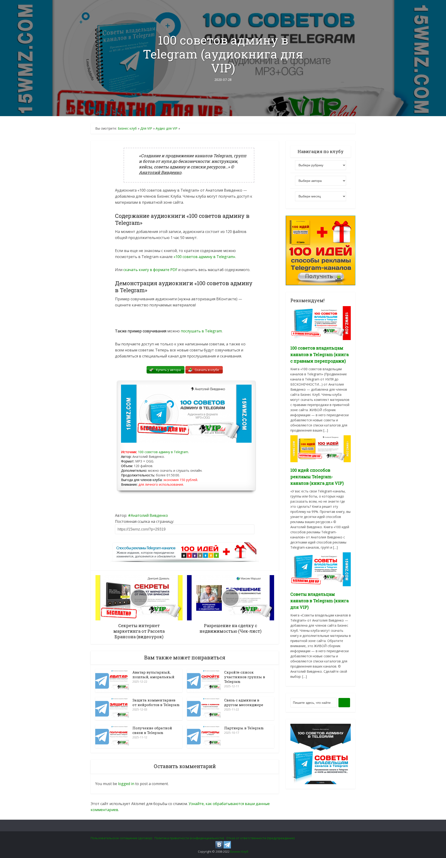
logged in (126, 783)
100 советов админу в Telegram (163, 452)
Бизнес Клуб (239, 851)
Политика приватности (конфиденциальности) (189, 838)
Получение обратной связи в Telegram (152, 730)
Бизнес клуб (127, 128)
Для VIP (146, 128)
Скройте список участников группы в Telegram (244, 677)
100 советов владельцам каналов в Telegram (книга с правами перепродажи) (319, 354)
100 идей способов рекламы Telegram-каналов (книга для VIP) (317, 476)
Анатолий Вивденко (149, 515)
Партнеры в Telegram (244, 728)
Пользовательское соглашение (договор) (121, 838)
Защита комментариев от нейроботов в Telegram (156, 702)
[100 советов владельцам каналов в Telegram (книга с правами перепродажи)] (320, 323)
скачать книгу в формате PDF (150, 269)
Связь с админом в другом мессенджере (243, 702)
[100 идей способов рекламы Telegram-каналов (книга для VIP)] (320, 448)
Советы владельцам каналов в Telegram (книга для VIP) (319, 600)
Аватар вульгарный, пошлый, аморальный (153, 674)
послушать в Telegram (201, 331)
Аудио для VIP (166, 128)
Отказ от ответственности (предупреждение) (260, 838)
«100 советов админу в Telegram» (204, 256)
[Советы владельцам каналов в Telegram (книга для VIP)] (320, 569)
